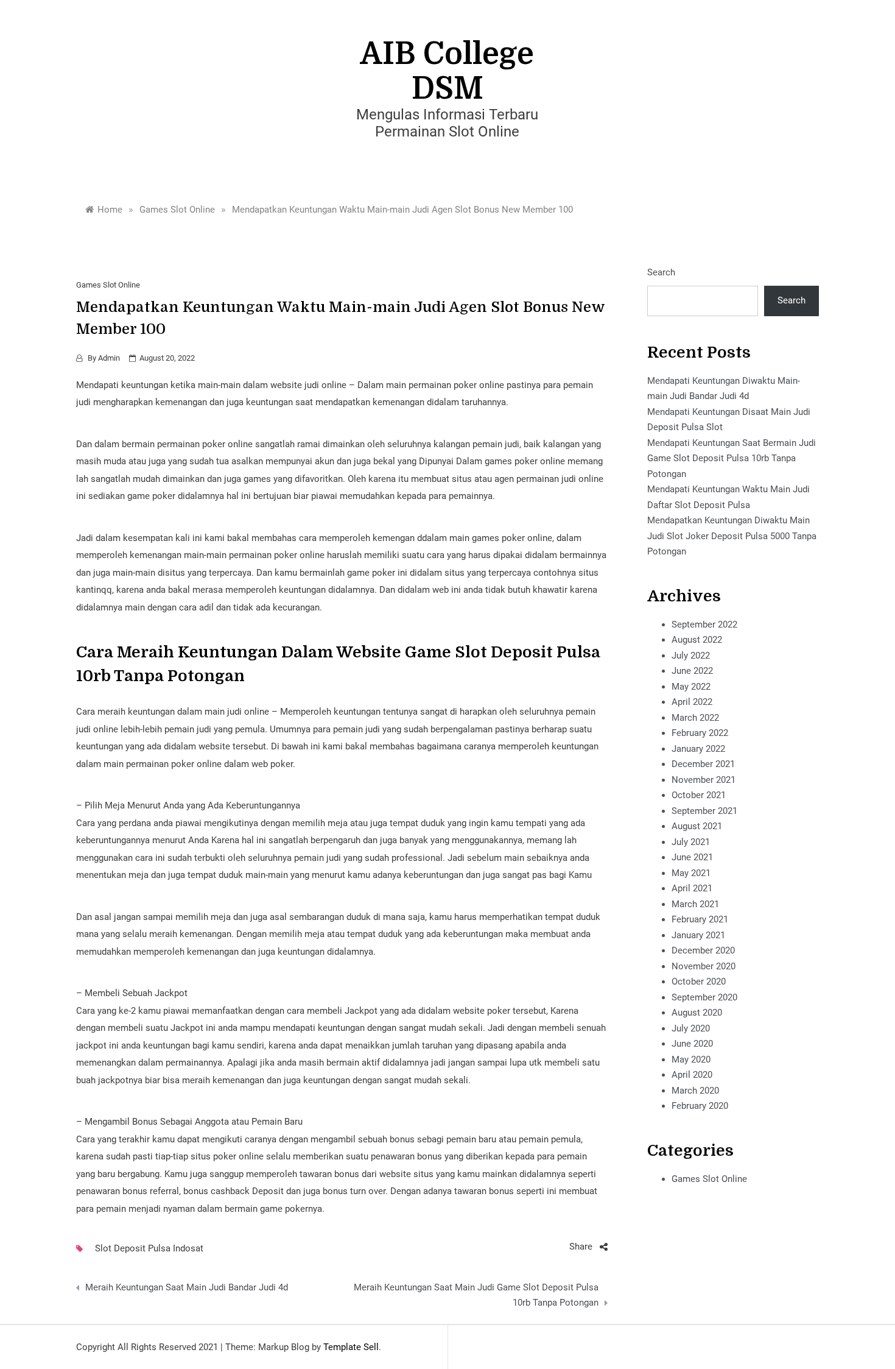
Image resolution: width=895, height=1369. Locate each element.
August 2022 (697, 639)
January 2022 (698, 748)
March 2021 (695, 904)
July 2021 (691, 842)
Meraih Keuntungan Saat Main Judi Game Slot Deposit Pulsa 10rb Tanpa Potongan (476, 1295)
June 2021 (692, 857)
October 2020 (699, 981)
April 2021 (692, 888)
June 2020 (692, 1043)
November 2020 (703, 966)
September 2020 (704, 997)
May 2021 (691, 873)
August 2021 (697, 826)
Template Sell (351, 1347)
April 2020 (692, 1074)
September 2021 (704, 810)
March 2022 (695, 717)
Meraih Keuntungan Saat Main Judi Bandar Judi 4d (186, 1287)
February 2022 (700, 732)
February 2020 (700, 1105)
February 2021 (700, 919)
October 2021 (699, 795)
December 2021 (703, 764)
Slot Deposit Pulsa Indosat (149, 1248)
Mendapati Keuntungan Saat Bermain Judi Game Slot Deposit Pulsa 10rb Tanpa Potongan (731, 458)
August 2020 (697, 1012)
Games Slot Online (108, 284)
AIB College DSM (447, 71)
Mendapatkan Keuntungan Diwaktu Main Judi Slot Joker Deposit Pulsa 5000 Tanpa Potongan (731, 536)
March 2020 (695, 1090)
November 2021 (703, 779)
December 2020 (703, 950)
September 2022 (704, 624)
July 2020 (691, 1028)
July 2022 (691, 655)
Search (661, 272)
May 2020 (691, 1059)
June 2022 (692, 670)
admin (109, 358)
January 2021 (698, 935)
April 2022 (692, 701)
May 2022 (691, 686)
